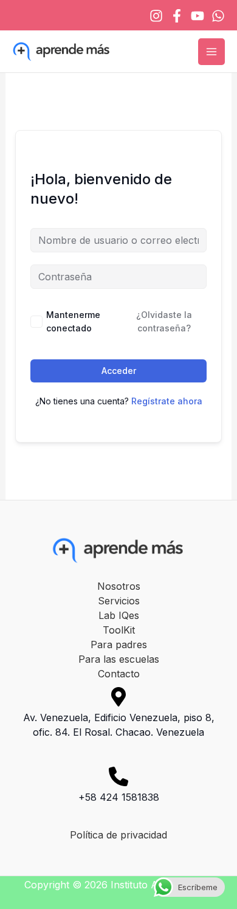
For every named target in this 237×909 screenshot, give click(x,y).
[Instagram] (156, 15)
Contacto (119, 674)
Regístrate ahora (166, 401)
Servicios (119, 601)
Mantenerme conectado (73, 321)
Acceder (118, 370)
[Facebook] (177, 15)
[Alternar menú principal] (211, 51)
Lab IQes (118, 615)
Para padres (119, 644)
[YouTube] (197, 15)
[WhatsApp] (218, 15)
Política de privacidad (118, 835)
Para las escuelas (118, 659)
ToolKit (119, 630)
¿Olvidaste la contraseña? (164, 321)
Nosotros (118, 586)
